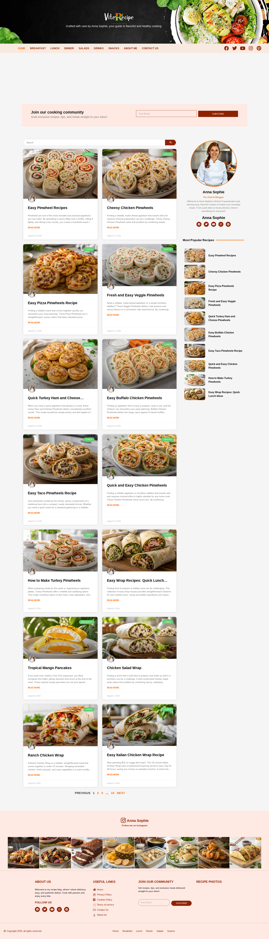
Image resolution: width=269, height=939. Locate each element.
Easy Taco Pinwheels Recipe (52, 493)
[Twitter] (234, 48)
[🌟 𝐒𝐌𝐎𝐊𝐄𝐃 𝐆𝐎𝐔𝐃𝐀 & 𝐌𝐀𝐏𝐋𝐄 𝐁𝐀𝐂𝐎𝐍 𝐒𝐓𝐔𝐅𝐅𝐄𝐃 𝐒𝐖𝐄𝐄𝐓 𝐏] (23, 852)
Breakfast (38, 48)
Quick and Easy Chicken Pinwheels (137, 485)
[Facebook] (226, 48)
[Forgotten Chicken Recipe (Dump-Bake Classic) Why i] (150, 852)
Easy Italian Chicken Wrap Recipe (135, 755)
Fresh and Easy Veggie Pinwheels (135, 295)
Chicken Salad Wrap (124, 668)
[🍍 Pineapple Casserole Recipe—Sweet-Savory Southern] (118, 852)
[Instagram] (250, 48)
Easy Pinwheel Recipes (47, 208)
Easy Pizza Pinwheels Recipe (52, 303)
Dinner (69, 48)
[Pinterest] (259, 48)
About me (130, 48)
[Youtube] (242, 48)
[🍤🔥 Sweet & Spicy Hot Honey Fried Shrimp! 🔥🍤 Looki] (214, 852)
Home (21, 48)
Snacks (113, 48)
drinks (99, 48)
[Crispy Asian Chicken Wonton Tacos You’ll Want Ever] (245, 852)
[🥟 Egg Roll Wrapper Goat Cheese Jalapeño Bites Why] (182, 852)
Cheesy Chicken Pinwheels (130, 208)
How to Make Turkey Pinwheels (54, 580)
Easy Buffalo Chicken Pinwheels (134, 398)
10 (112, 793)
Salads (84, 48)
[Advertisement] (134, 76)
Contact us (150, 48)
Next (121, 793)
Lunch (54, 48)
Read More (34, 227)
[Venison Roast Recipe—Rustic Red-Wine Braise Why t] (55, 852)
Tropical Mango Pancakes (50, 668)
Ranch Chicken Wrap (46, 755)
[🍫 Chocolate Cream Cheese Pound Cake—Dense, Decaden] (87, 852)
